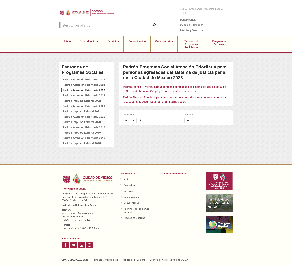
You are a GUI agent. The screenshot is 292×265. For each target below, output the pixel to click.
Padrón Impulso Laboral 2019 (82, 133)
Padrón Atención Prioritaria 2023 (84, 90)
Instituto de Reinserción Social (79, 205)
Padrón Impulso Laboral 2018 (82, 143)
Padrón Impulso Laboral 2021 (82, 111)
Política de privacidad (133, 259)
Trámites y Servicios (191, 30)
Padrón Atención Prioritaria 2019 (84, 127)
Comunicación (137, 41)
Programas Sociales (219, 42)
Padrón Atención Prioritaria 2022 (84, 95)
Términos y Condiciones (105, 259)
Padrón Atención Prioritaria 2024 (84, 85)
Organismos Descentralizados (205, 8)
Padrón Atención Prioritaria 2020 (84, 117)
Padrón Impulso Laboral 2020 (82, 122)
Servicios (113, 41)
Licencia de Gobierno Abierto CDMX (168, 259)
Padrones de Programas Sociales (191, 44)
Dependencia (88, 41)
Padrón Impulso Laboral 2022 (82, 101)
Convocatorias (164, 41)
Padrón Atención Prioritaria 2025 (84, 79)
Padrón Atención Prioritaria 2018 (84, 138)
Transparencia (188, 19)
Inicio (67, 41)
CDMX (183, 8)
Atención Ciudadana (191, 25)
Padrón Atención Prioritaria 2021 (84, 106)
